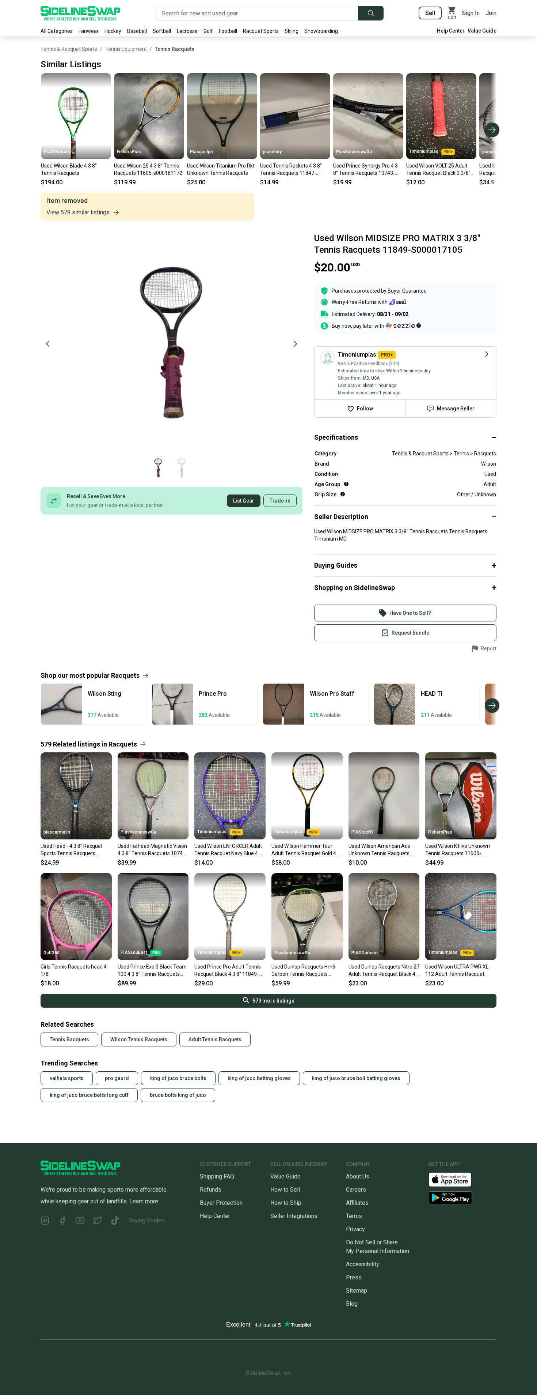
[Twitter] (97, 1221)
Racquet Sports (261, 31)
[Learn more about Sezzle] (403, 325)
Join (490, 13)
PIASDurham (57, 151)
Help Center (451, 31)
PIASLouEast (134, 952)
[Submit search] (371, 13)
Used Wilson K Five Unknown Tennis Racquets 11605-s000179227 (457, 850)
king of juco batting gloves (259, 1078)
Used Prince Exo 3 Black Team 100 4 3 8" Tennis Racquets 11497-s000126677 (152, 971)
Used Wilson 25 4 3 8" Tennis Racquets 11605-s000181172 (148, 169)
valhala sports (67, 1078)
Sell (430, 13)
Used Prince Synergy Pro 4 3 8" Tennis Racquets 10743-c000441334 (365, 170)
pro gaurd (117, 1078)
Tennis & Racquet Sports (69, 49)
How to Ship (285, 1202)
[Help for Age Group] (346, 484)
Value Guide (482, 31)
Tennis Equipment (126, 49)
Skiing (291, 31)
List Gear (243, 501)
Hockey (112, 31)
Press (354, 1277)
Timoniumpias (423, 151)
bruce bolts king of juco (178, 1095)
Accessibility (362, 1264)
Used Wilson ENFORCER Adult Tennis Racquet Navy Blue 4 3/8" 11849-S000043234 (228, 850)
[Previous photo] (48, 343)
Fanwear (89, 31)
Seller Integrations (293, 1215)
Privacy (355, 1229)
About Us (357, 1176)
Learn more (143, 1201)
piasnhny (272, 151)
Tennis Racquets (174, 49)
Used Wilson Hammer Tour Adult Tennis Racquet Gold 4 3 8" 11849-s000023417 (305, 850)
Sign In (471, 13)
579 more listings (273, 1001)
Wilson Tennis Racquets (138, 1039)
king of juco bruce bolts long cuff (89, 1095)
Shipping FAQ (217, 1176)
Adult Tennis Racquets (214, 1039)
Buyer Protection (221, 1202)
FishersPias (129, 151)
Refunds (210, 1189)
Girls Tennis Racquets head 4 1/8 (74, 970)
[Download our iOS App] (456, 1179)
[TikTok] (115, 1221)
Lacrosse (187, 31)
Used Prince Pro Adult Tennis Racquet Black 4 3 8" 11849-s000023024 (227, 971)
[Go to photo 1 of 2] (158, 468)
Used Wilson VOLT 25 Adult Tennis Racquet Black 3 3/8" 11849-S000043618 (438, 170)
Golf (208, 31)
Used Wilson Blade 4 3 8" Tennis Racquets (69, 169)
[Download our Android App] (462, 1197)
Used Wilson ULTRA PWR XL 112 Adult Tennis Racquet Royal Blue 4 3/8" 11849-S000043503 (456, 971)
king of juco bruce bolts (178, 1078)
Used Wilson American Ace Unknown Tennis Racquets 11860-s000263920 (379, 850)
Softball (162, 31)
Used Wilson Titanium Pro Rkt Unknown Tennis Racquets (221, 169)
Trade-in (280, 501)
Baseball (137, 31)
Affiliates (357, 1202)
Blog (352, 1303)
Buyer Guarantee (407, 291)
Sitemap (356, 1290)
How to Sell (285, 1189)
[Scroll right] (492, 130)
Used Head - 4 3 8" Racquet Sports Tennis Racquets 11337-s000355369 (72, 850)
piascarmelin (56, 832)
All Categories (57, 31)
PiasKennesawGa (354, 151)
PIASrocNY (362, 832)
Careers (356, 1189)
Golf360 (51, 952)
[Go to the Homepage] (80, 13)
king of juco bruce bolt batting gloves (356, 1078)
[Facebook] (62, 1221)
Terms (354, 1215)
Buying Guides (146, 1220)
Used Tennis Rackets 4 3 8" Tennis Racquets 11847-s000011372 (291, 170)
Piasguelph (201, 151)
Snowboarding (321, 31)
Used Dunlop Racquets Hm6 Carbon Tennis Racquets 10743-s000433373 (303, 971)
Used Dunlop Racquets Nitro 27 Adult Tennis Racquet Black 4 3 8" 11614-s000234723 (384, 971)
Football (228, 31)
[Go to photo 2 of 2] (181, 468)
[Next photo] (295, 343)
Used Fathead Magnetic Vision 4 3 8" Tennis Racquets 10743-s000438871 (152, 850)
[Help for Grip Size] (343, 494)
